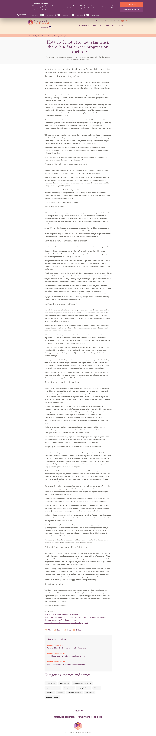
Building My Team (64, 683)
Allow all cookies (131, 4)
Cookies (98, 717)
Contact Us (115, 21)
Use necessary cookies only (131, 9)
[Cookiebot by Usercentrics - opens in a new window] (21, 15)
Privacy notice (85, 717)
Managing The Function (84, 688)
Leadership (60, 692)
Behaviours (97, 688)
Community (109, 25)
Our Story (105, 21)
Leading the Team (45, 36)
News (98, 21)
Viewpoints (96, 25)
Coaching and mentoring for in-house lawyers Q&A (65, 656)
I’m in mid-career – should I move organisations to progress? (66, 623)
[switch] (57, 15)
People (91, 21)
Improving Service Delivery (53, 688)
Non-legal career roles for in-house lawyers (60, 620)
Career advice (49, 692)
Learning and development (74, 692)
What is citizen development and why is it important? (66, 648)
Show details (95, 15)
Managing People (60, 36)
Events (120, 25)
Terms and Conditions (64, 717)
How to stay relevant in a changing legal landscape (66, 664)
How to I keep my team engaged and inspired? (62, 614)
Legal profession (90, 692)
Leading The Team (50, 683)
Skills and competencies (52, 697)
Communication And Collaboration (82, 683)
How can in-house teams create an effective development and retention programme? (76, 617)
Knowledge (84, 25)
